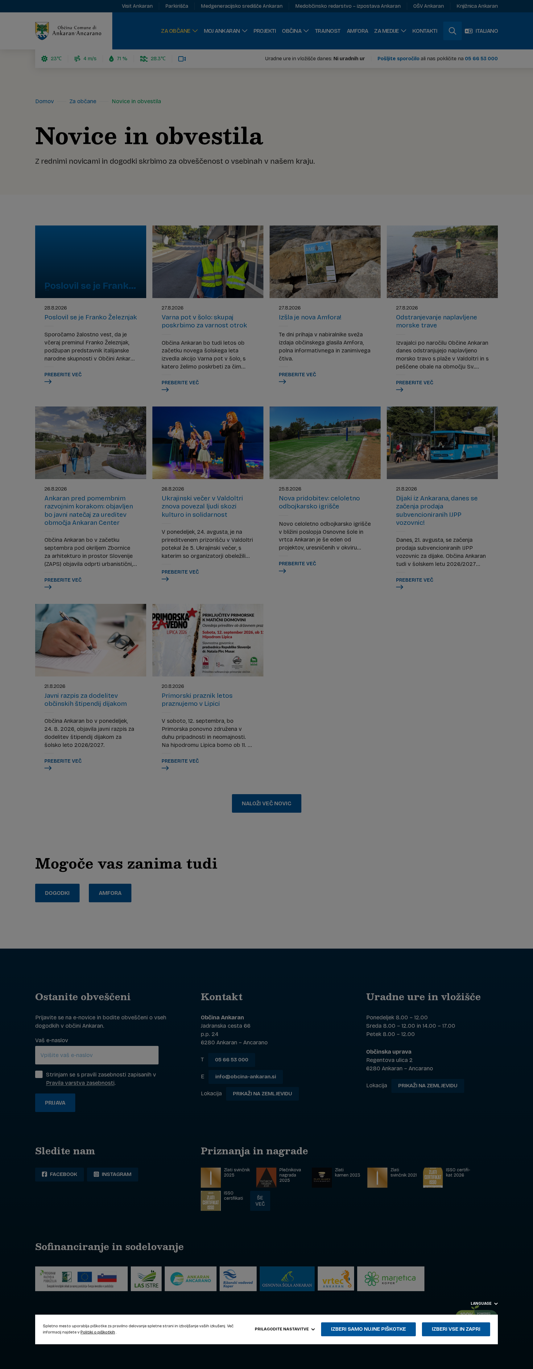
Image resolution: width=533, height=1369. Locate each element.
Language (482, 1303)
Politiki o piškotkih (98, 1332)
